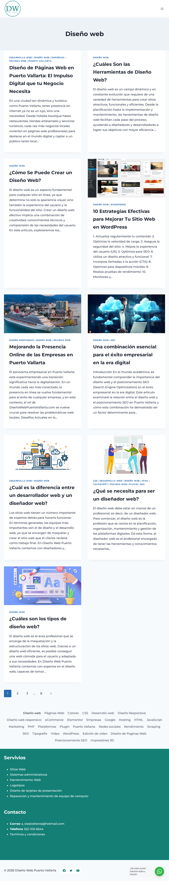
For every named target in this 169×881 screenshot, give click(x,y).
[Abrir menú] (162, 8)
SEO (113, 340)
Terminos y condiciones (27, 834)
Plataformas (47, 726)
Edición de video (95, 733)
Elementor (75, 720)
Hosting (125, 720)
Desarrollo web (20, 57)
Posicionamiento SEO (71, 740)
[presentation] (126, 178)
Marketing (16, 726)
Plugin (133, 484)
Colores (73, 713)
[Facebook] (64, 871)
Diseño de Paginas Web (128, 733)
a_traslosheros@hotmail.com (42, 824)
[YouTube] (78, 871)
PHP (31, 726)
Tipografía (39, 733)
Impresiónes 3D (102, 740)
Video (55, 733)
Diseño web (42, 57)
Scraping (153, 726)
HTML (145, 481)
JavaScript (100, 484)
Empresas (57, 57)
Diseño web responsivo (24, 720)
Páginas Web (17, 61)
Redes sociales (110, 726)
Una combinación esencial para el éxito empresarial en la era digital (124, 354)
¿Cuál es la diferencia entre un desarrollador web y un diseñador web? (42, 495)
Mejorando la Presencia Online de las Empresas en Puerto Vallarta (41, 354)
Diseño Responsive (21, 340)
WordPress (71, 733)
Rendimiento (134, 726)
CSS (95, 481)
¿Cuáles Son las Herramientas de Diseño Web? (122, 72)
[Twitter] (71, 871)
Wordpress (118, 204)
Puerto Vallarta (39, 61)
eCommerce (54, 720)
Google (110, 720)
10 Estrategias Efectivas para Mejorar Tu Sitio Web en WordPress (124, 219)
